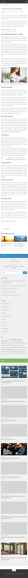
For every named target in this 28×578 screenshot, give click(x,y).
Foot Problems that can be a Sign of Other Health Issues (14, 285)
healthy (16, 345)
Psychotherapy (22, 349)
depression (17, 343)
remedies (7, 351)
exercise (25, 343)
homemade (19, 345)
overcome (14, 349)
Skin (10, 351)
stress (17, 351)
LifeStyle (9, 347)
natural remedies (7, 349)
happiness (9, 345)
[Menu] (26, 1)
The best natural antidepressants (19, 159)
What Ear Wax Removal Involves (9, 292)
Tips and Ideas (5, 328)
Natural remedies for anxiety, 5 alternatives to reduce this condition (19, 245)
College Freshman (12, 343)
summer (20, 351)
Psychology (18, 349)
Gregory (4, 11)
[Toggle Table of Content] (13, 30)
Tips (2, 353)
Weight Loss (4, 331)
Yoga (2, 354)
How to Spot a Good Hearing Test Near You (10, 477)
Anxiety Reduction (5, 5)
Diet (20, 343)
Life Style (4, 313)
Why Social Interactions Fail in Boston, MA (11, 295)
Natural (25, 347)
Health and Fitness (6, 309)
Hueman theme (21, 573)
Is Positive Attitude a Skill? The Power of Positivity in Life (6, 245)
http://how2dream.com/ (12, 221)
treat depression (5, 353)
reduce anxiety (6, 228)
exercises (3, 345)
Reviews (4, 319)
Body (6, 343)
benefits (3, 343)
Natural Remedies (6, 316)
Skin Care (4, 322)
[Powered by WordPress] (9, 573)
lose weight (14, 347)
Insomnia (6, 347)
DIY (22, 343)
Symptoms (23, 351)
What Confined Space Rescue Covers (10, 288)
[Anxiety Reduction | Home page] (5, 2)
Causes (8, 343)
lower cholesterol (20, 347)
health (12, 345)
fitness (6, 345)
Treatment (11, 353)
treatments (15, 353)
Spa (3, 325)
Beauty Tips (4, 306)
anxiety (13, 339)
